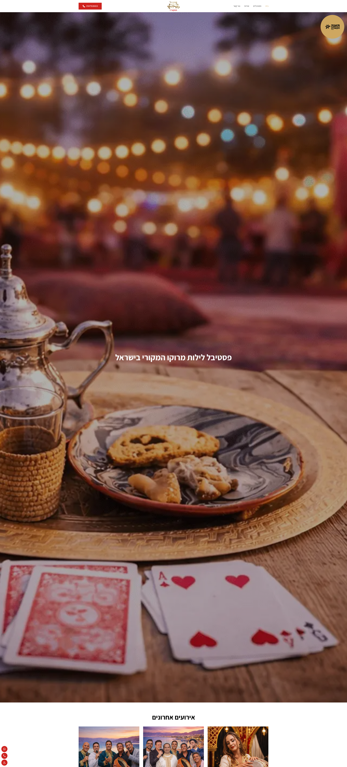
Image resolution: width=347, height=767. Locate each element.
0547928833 (92, 6)
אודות (246, 6)
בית (266, 6)
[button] (4, 763)
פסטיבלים (257, 6)
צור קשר (236, 6)
